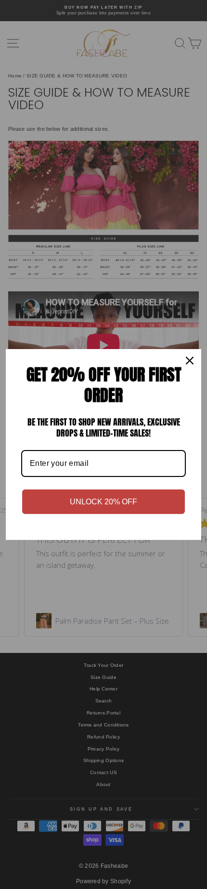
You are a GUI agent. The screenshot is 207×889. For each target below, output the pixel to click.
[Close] (189, 360)
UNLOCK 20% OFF (103, 502)
